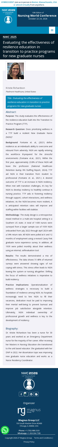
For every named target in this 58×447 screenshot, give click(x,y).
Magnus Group (26, 438)
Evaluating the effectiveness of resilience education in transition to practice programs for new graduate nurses (28, 102)
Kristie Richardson (15, 87)
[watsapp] (5, 430)
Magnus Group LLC (29, 420)
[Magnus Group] (29, 411)
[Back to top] (51, 442)
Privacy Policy (29, 442)
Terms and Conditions (43, 438)
